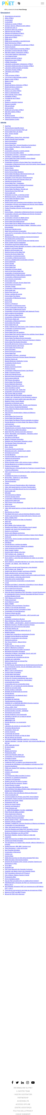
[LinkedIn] (22, 1082)
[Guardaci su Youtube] (33, 1082)
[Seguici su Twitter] (17, 1082)
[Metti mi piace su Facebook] (12, 1082)
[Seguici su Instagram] (28, 1082)
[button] (42, 3)
